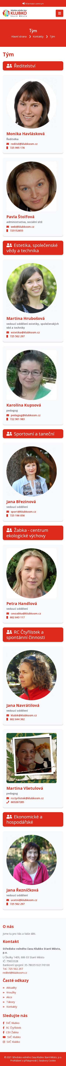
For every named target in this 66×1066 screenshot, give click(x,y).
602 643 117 (17, 617)
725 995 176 (17, 147)
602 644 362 (17, 719)
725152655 (16, 230)
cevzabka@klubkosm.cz (26, 613)
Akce (9, 997)
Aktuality (11, 987)
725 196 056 (17, 515)
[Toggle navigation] (59, 13)
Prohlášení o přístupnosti (23, 1060)
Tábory (10, 1002)
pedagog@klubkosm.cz (26, 415)
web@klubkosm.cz (22, 226)
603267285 (17, 802)
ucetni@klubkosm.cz (24, 900)
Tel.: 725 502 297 (13, 969)
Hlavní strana (19, 36)
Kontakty (38, 36)
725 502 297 (17, 336)
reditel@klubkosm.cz (24, 144)
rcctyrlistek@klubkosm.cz (27, 798)
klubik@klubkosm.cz (24, 715)
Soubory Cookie (47, 1060)
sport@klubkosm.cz (23, 511)
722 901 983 (17, 419)
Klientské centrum (35, 3)
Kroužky (11, 992)
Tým (52, 36)
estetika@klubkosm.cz (25, 332)
